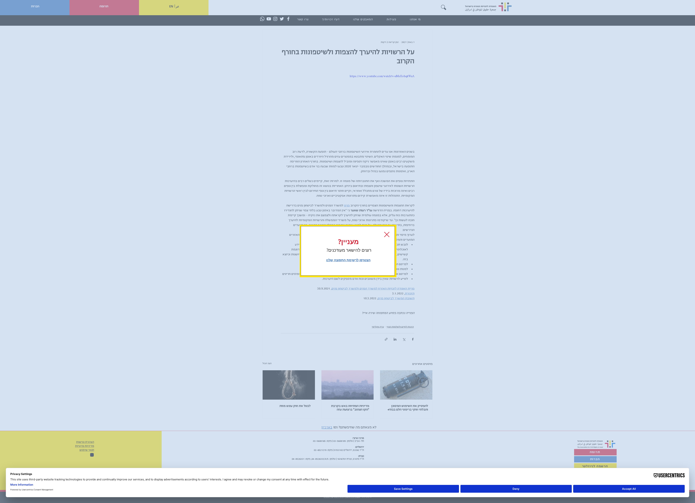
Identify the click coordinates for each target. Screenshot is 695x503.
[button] (386, 234)
